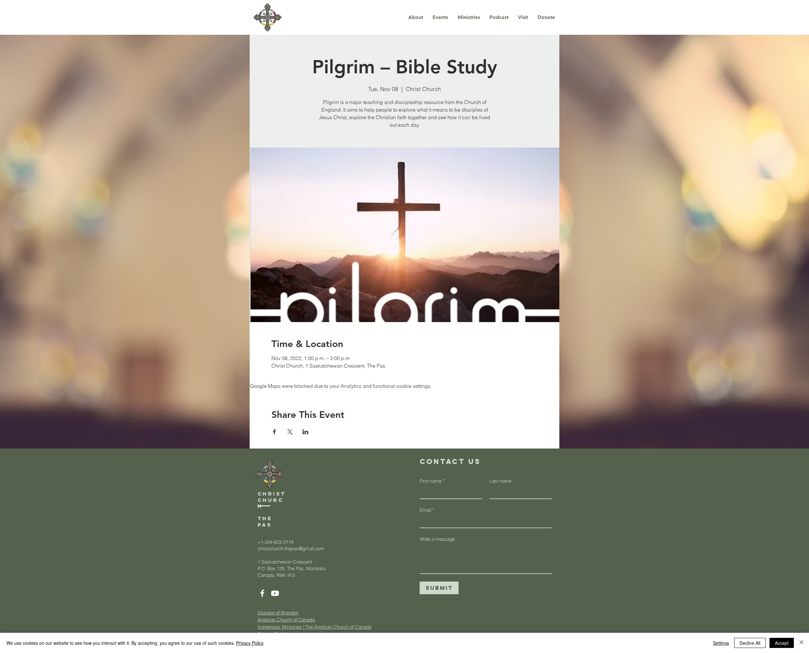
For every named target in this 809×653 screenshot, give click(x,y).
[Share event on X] (290, 431)
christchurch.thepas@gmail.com (291, 549)
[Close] (801, 643)
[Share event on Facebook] (274, 431)
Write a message (437, 539)
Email (427, 510)
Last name (500, 481)
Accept (781, 643)
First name (432, 481)
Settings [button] (721, 643)
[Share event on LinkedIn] (305, 431)
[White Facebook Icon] (262, 593)
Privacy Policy (250, 643)
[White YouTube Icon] (275, 593)
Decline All (749, 643)
